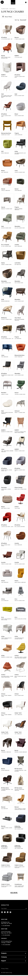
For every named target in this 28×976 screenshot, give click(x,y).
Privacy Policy (4, 968)
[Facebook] (5, 912)
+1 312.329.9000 (5, 944)
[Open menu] (2, 2)
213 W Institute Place (6, 941)
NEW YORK (4, 919)
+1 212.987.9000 (5, 925)
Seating (12, 8)
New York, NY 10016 (6, 923)
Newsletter (5, 905)
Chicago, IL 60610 (6, 942)
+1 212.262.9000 (5, 935)
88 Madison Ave (5, 922)
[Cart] (25, 2)
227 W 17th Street (5, 931)
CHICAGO (4, 938)
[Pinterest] (10, 912)
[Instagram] (2, 912)
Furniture (4, 8)
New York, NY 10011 (6, 933)
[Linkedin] (7, 912)
